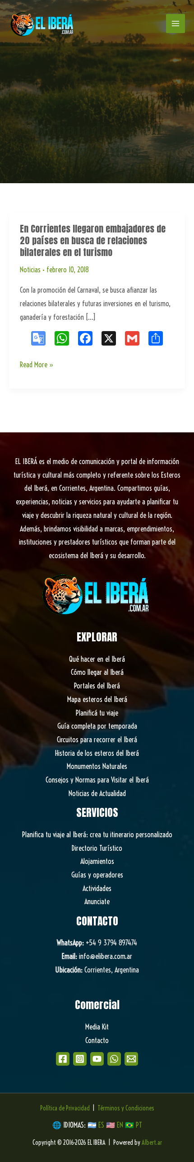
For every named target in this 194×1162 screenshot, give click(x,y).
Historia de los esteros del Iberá (97, 753)
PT (139, 1124)
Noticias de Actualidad (97, 793)
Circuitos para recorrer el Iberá (97, 739)
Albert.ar (152, 1142)
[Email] (131, 1059)
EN (120, 1124)
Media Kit (97, 1026)
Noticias (30, 269)
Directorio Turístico (97, 848)
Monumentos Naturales (97, 766)
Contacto (97, 1040)
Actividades (97, 888)
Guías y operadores (97, 874)
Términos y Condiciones (125, 1108)
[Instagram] (80, 1059)
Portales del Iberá (97, 685)
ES (102, 1124)
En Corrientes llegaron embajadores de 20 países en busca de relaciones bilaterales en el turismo (93, 240)
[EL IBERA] (43, 23)
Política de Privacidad (65, 1108)
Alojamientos (97, 861)
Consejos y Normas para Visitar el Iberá (97, 779)
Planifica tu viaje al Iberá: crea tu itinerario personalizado (97, 834)
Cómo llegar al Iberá (97, 672)
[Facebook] (62, 1059)
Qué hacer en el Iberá (97, 659)
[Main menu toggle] (175, 23)
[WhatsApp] (114, 1059)
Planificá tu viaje (97, 712)
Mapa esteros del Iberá (97, 699)
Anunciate (97, 901)
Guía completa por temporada (97, 725)
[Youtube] (97, 1059)
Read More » (37, 366)
